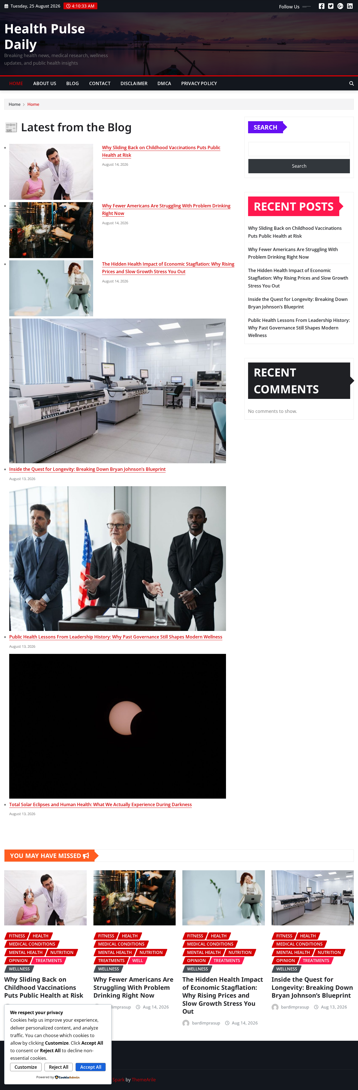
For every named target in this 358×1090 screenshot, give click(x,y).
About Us (44, 83)
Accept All (90, 1067)
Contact (99, 83)
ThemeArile (144, 1080)
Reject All (58, 1067)
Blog (72, 83)
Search (265, 127)
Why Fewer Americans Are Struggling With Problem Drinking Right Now (133, 987)
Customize (26, 1067)
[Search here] (351, 83)
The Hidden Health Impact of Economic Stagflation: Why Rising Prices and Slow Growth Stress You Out (298, 278)
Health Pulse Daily (44, 36)
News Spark (112, 1080)
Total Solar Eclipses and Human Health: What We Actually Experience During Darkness (100, 804)
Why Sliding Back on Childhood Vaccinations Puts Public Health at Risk (43, 987)
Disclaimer (134, 83)
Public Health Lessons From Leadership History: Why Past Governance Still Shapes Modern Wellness (115, 637)
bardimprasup (117, 1007)
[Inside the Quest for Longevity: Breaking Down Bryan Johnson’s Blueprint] (117, 391)
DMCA (164, 83)
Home (16, 83)
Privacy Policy (199, 83)
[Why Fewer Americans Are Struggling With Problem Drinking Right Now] (51, 230)
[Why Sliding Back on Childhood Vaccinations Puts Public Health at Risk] (51, 172)
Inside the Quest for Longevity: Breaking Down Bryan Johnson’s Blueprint (87, 469)
